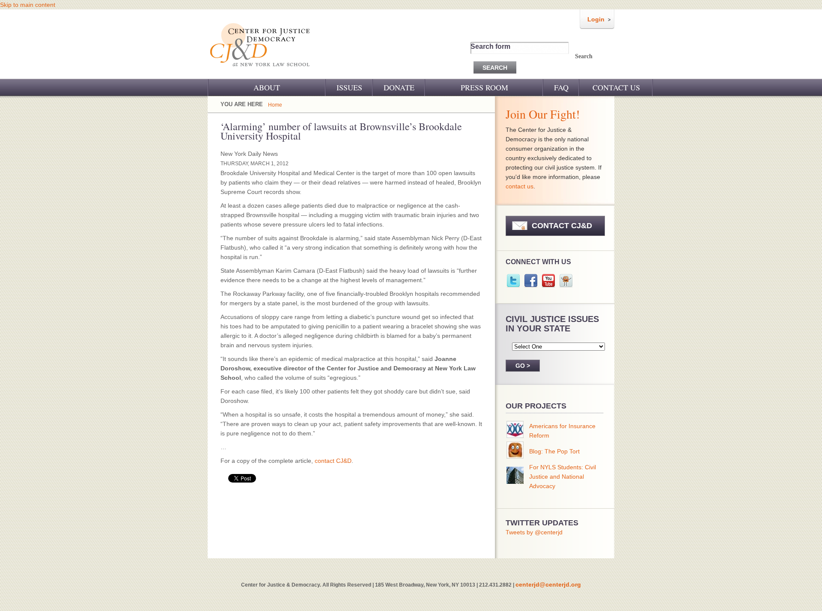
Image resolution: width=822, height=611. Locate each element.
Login (596, 19)
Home (275, 105)
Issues (349, 87)
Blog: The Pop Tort (554, 451)
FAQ (561, 87)
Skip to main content (27, 4)
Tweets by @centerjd (534, 532)
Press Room (484, 87)
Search (584, 56)
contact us (519, 186)
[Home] (260, 72)
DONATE (399, 87)
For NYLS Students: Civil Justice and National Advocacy (562, 476)
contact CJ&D (333, 460)
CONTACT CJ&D (562, 225)
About (266, 87)
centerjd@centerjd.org (548, 584)
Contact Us (616, 87)
